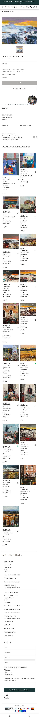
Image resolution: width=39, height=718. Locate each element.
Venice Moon (23, 219)
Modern (8, 670)
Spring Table (23, 174)
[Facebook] (34, 137)
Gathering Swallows (8, 450)
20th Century (10, 675)
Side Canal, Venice (25, 491)
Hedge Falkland (24, 446)
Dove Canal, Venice (8, 330)
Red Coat (5, 485)
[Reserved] (35, 363)
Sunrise (5, 215)
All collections (5, 11)
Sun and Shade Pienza (8, 533)
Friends (22, 288)
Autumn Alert (24, 367)
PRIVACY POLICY (9, 636)
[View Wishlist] (34, 7)
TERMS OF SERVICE (10, 632)
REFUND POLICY (9, 629)
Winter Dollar (24, 322)
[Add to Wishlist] (18, 179)
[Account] (27, 8)
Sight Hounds (6, 255)
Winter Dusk (6, 288)
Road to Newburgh (25, 252)
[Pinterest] (36, 137)
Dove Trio (5, 181)
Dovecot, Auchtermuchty (7, 408)
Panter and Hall (21, 705)
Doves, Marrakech (25, 408)
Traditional (9, 673)
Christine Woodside (12, 56)
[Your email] (19, 662)
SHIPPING (7, 625)
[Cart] (36, 7)
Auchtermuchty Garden (7, 368)
